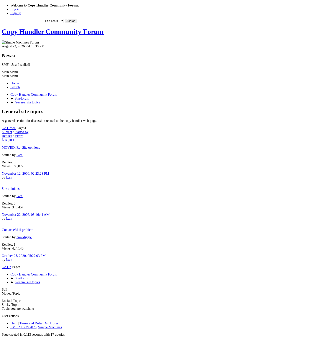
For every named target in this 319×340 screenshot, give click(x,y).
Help (13, 323)
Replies (7, 136)
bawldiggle (24, 237)
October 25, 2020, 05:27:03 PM (24, 256)
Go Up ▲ (52, 323)
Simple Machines (50, 327)
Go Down (9, 128)
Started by (21, 132)
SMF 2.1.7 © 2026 (23, 327)
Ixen (19, 155)
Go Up (6, 267)
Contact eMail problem (17, 230)
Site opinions (11, 188)
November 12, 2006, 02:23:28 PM (25, 173)
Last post (8, 140)
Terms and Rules (31, 323)
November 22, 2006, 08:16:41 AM (25, 214)
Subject (7, 132)
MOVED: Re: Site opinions (21, 147)
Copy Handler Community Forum (53, 31)
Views (19, 136)
